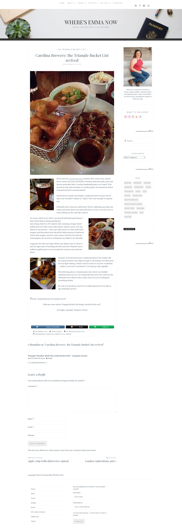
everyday (138, 187)
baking (128, 183)
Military (104, 3)
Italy (138, 191)
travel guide (131, 212)
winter (68, 334)
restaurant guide (133, 204)
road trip (129, 208)
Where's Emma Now (91, 22)
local (63, 334)
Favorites (118, 3)
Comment (33, 386)
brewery (42, 334)
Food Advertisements (141, 131)
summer (140, 208)
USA (141, 212)
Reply (50, 358)
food (148, 187)
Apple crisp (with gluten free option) (48, 460)
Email (31, 427)
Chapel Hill (50, 334)
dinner (57, 334)
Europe (128, 187)
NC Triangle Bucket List (72, 49)
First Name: (77, 493)
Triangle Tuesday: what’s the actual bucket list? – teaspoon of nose (57, 356)
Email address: (78, 503)
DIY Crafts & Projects (38, 512)
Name (31, 419)
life (145, 191)
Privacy (33, 521)
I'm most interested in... (81, 513)
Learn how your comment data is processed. (78, 450)
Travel (81, 3)
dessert (137, 183)
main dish (137, 195)
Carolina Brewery (76, 179)
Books (33, 507)
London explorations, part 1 (100, 460)
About (70, 3)
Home (62, 3)
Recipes (92, 3)
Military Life (35, 517)
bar (36, 334)
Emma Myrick (57, 331)
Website (31, 435)
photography (131, 200)
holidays (129, 191)
